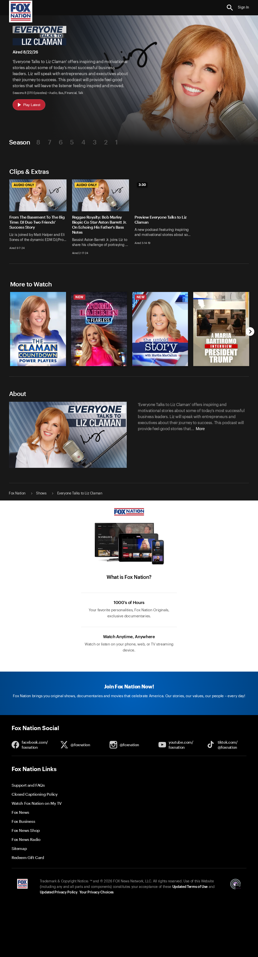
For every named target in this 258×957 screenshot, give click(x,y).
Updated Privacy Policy (59, 892)
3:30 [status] (142, 185)
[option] (35, 221)
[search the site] (230, 8)
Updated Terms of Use (190, 887)
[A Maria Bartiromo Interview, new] (221, 365)
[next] (250, 332)
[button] (230, 8)
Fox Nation (17, 493)
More (200, 429)
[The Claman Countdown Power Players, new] (38, 365)
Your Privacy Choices (96, 892)
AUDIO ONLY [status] (24, 185)
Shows (41, 493)
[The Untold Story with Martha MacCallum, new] (160, 365)
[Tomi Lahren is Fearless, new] (99, 365)
